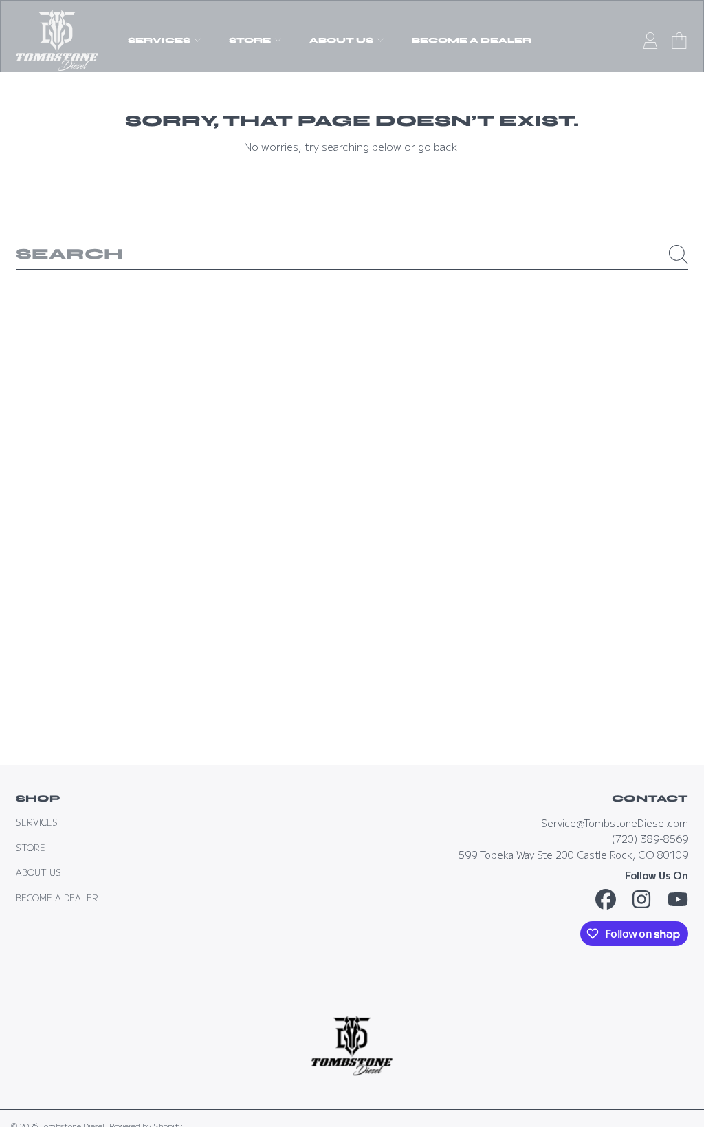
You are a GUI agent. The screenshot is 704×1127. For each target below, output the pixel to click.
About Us (38, 872)
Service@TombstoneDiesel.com (614, 822)
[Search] (678, 254)
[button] (679, 40)
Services (37, 822)
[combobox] (352, 254)
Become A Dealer (57, 898)
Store (30, 847)
